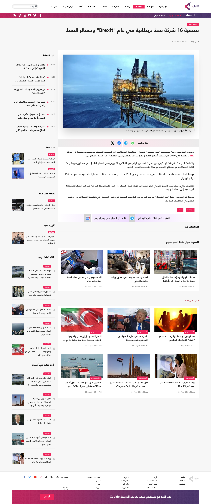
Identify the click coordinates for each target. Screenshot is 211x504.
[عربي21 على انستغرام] (25, 15)
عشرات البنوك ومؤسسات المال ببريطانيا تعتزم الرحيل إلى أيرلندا (178, 279)
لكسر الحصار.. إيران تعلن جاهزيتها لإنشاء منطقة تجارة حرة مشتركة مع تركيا (83, 338)
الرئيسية (162, 6)
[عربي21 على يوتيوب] (29, 15)
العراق (98, 480)
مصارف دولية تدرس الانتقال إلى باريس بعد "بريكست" (41, 175)
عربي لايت (68, 6)
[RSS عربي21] (14, 15)
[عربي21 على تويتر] (34, 15)
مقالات (103, 6)
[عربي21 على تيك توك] (20, 15)
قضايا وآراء (153, 484)
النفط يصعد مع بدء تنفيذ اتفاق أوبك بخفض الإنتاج (130, 279)
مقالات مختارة (152, 487)
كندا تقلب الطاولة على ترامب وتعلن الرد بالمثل (39, 421)
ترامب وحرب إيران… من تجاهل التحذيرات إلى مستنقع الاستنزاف (30, 67)
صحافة (91, 6)
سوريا (98, 487)
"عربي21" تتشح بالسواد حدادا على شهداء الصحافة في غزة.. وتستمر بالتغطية (40, 240)
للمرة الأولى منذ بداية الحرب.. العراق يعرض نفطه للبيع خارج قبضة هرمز (30, 128)
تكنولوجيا (125, 487)
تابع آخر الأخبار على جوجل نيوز (110, 218)
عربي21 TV (124, 480)
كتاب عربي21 (152, 480)
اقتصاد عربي (159, 15)
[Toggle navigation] (36, 6)
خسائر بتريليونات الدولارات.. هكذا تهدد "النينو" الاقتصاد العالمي (175, 338)
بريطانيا (190, 210)
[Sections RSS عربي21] (57, 477)
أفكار (81, 6)
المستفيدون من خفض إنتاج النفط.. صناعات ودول (83, 279)
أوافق (47, 497)
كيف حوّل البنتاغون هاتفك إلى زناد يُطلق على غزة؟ (29, 104)
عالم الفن (125, 484)
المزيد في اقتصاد (191, 300)
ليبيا (99, 484)
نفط (192, 155)
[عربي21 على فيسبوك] (40, 15)
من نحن (65, 487)
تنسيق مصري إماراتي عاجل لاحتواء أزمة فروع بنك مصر (31, 116)
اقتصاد (138, 6)
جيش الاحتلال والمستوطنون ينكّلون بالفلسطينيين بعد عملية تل (40, 207)
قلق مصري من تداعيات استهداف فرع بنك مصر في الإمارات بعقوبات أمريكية (129, 385)
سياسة (150, 6)
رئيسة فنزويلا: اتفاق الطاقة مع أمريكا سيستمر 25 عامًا (176, 385)
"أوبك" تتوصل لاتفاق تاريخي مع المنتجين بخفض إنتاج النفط (41, 160)
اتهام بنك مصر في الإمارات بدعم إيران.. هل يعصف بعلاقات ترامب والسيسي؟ (39, 274)
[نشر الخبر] (112, 143)
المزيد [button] (55, 6)
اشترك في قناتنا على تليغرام (154, 218)
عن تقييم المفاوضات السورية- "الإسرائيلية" (29, 91)
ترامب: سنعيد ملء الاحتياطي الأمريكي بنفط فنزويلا (133, 338)
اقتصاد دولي (175, 15)
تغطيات (115, 6)
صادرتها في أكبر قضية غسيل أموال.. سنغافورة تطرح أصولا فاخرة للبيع (82, 385)
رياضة (127, 6)
